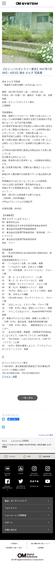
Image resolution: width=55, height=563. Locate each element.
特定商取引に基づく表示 (14, 548)
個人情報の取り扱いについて (40, 543)
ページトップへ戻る (46, 435)
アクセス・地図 (9, 376)
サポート (9, 522)
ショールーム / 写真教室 (15, 515)
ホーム (4, 441)
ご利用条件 (13, 543)
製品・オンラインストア (16, 500)
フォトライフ (11, 507)
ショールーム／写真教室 (20, 441)
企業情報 (41, 548)
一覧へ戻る (27, 398)
